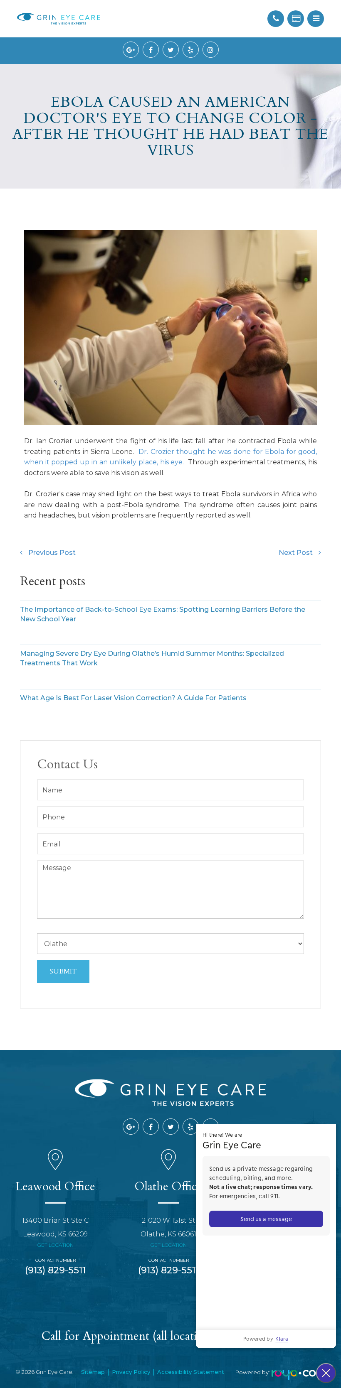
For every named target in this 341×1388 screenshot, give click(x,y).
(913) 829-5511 (55, 1270)
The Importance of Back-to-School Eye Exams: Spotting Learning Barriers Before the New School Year (162, 614)
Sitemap (93, 1371)
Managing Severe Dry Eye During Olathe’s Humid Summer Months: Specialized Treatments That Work (152, 658)
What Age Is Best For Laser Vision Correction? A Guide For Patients (133, 698)
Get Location (55, 1245)
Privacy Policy (131, 1371)
